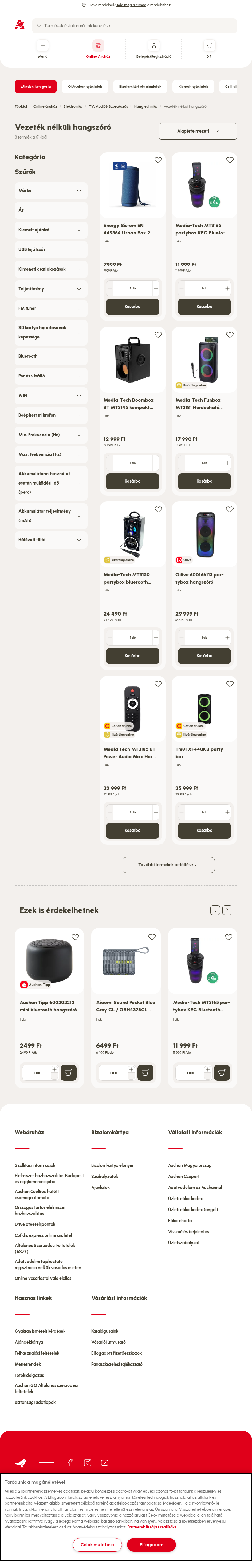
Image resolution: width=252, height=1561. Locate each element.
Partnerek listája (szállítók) (152, 1527)
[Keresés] (39, 26)
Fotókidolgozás (29, 1375)
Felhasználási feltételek (37, 1353)
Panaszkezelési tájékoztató (117, 1364)
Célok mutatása (97, 1544)
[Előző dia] (215, 910)
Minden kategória (36, 86)
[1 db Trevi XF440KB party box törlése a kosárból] (181, 812)
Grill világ (233, 86)
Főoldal (21, 106)
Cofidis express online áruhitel (43, 1235)
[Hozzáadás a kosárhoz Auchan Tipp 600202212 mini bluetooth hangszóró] (69, 1073)
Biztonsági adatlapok (35, 1402)
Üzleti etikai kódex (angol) (193, 1209)
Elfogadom (151, 1544)
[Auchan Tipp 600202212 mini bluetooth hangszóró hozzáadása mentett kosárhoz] (75, 937)
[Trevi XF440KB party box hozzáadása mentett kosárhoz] (230, 683)
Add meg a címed (131, 5)
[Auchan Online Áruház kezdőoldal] (20, 24)
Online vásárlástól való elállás (43, 1278)
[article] (133, 237)
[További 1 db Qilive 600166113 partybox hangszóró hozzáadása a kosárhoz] (227, 637)
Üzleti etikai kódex (185, 1198)
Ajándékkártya (29, 1342)
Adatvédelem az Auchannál (195, 1187)
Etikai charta (180, 1220)
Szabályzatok (104, 1176)
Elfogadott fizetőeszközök (116, 1353)
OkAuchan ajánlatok (85, 86)
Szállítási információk (35, 1165)
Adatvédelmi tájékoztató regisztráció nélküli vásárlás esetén (48, 1264)
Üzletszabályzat (183, 1243)
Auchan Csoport (183, 1176)
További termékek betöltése (166, 864)
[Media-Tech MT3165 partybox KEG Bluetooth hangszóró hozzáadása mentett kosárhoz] (230, 160)
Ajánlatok (100, 1187)
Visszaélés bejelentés (188, 1232)
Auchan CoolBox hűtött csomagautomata (37, 1194)
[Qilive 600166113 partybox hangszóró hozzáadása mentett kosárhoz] (230, 509)
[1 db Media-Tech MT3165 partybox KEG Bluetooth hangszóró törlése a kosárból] (181, 288)
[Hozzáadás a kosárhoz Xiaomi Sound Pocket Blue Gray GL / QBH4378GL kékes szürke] (145, 1073)
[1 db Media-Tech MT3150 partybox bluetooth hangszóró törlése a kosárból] (109, 637)
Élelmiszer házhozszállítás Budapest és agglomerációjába (49, 1178)
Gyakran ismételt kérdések (40, 1331)
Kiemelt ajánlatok (193, 86)
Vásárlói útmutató (108, 1342)
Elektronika (73, 106)
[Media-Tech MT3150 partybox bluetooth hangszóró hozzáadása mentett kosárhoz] (158, 509)
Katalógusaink (104, 1331)
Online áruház (45, 106)
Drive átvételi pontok (35, 1224)
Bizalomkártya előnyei (112, 1165)
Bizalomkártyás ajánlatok (140, 86)
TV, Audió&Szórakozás (108, 106)
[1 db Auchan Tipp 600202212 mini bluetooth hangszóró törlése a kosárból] (54, 1076)
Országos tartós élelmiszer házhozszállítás (40, 1210)
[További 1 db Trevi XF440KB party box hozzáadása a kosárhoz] (227, 812)
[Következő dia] (227, 910)
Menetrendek (28, 1364)
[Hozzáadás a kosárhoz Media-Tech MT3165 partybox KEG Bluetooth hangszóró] (222, 1073)
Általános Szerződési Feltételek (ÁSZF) (45, 1248)
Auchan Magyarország (190, 1165)
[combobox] (134, 25)
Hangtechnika (145, 106)
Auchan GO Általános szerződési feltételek (46, 1388)
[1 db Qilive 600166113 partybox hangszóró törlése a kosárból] (181, 637)
